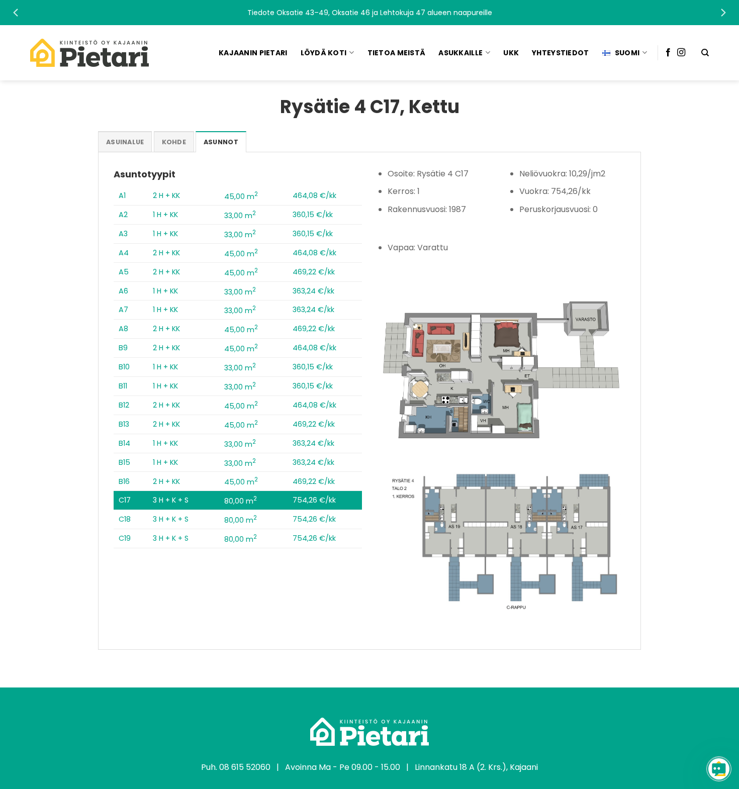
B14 (124, 443)
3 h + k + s (171, 500)
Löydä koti (324, 53)
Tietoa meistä (396, 53)
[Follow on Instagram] (681, 52)
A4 (124, 253)
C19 (125, 538)
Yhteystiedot (560, 53)
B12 (124, 405)
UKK (511, 53)
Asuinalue (125, 142)
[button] (369, 13)
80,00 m (240, 501)
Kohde (174, 142)
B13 (124, 424)
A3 (123, 234)
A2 (123, 215)
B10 (124, 367)
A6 (123, 291)
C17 (125, 500)
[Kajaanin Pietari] (89, 53)
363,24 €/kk (313, 291)
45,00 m (241, 196)
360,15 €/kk (313, 215)
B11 (123, 386)
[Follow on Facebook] (668, 52)
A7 (123, 310)
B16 (124, 481)
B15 (124, 462)
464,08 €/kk (314, 195)
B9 (123, 348)
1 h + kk (165, 215)
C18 (125, 519)
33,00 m (240, 216)
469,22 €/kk (314, 272)
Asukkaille (460, 53)
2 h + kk (166, 195)
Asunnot (221, 142)
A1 (122, 195)
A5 (124, 272)
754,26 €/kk (314, 500)
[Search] (705, 52)
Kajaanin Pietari (253, 53)
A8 (123, 329)
